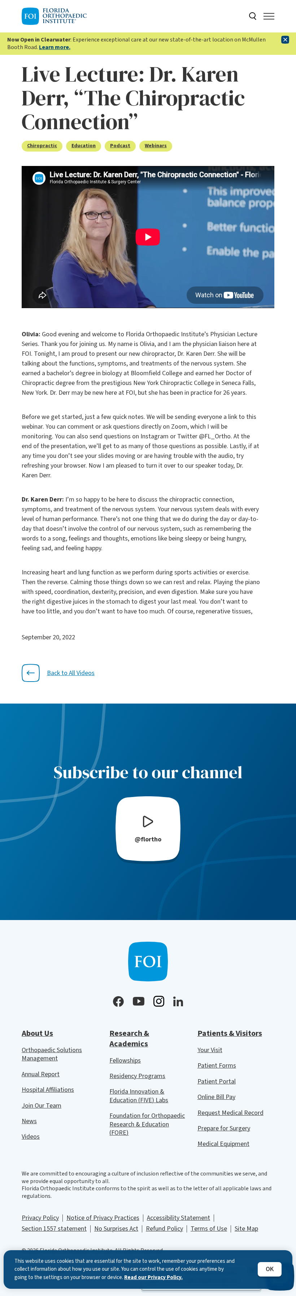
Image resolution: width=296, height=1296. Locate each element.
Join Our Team (41, 1105)
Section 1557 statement (54, 1228)
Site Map (246, 1228)
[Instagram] (158, 1001)
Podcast (120, 146)
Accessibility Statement (178, 1217)
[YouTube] (138, 1001)
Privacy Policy (40, 1217)
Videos (31, 1136)
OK (270, 1269)
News (29, 1121)
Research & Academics (129, 1039)
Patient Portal (216, 1081)
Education (83, 146)
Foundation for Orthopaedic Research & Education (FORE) (147, 1124)
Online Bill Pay (216, 1097)
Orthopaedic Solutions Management (52, 1054)
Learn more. (54, 47)
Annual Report (41, 1074)
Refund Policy (164, 1228)
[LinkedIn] (178, 1001)
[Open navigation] (269, 16)
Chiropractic (42, 146)
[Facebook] (118, 1001)
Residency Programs (137, 1076)
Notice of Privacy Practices (102, 1217)
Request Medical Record (230, 1112)
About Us (37, 1033)
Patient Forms (216, 1065)
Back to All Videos (71, 673)
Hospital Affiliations (48, 1089)
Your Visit (209, 1050)
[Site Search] (252, 16)
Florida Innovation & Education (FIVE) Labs (138, 1095)
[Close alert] (285, 39)
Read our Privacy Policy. (153, 1277)
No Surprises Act (116, 1228)
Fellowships (125, 1060)
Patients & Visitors (229, 1033)
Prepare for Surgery (223, 1128)
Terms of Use (209, 1228)
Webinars (156, 146)
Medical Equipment (223, 1143)
